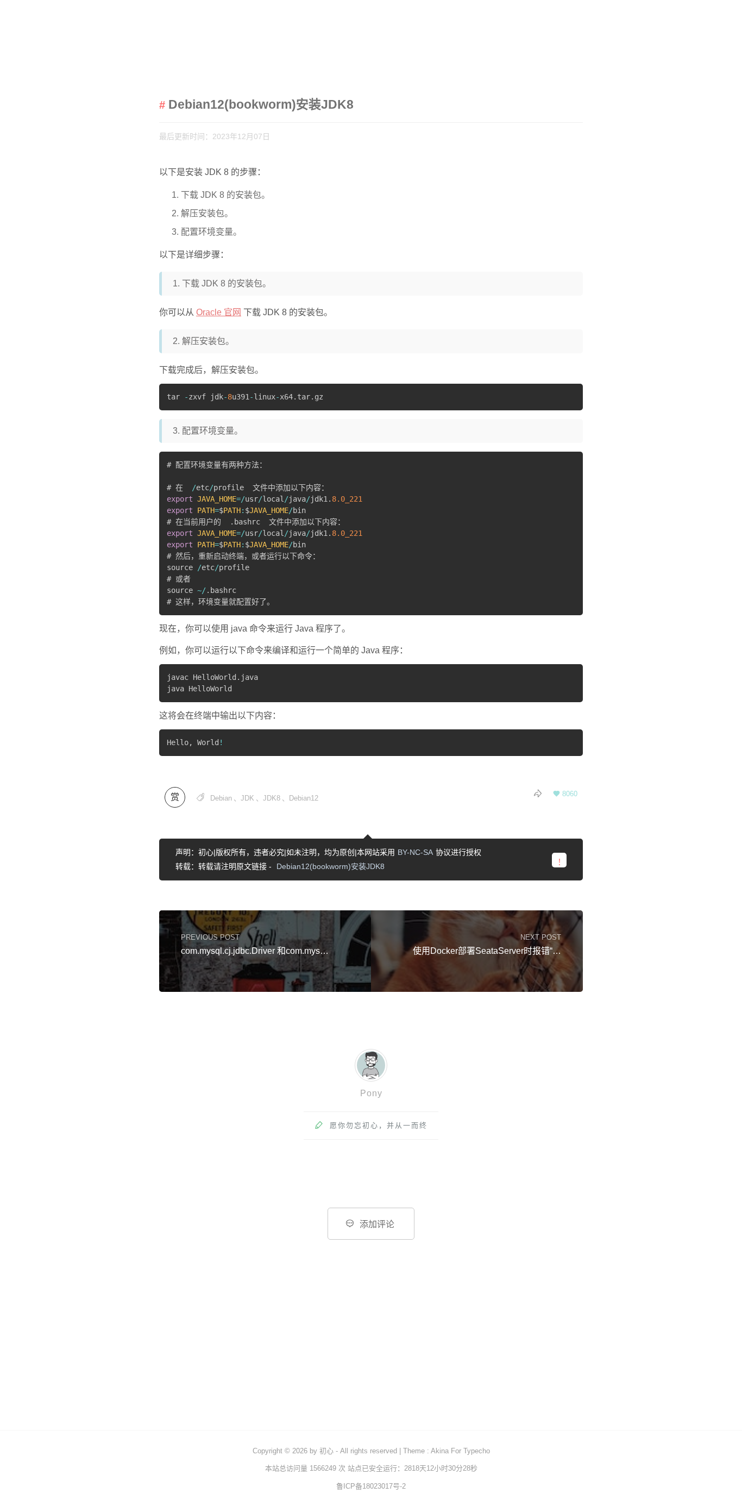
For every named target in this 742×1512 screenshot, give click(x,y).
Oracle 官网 (218, 312)
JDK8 (271, 798)
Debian (221, 798)
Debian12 (303, 798)
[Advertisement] (371, 1348)
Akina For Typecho (460, 1451)
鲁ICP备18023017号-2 (371, 1486)
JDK (247, 798)
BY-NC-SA (415, 852)
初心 (326, 1451)
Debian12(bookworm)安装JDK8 (330, 866)
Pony (371, 1093)
